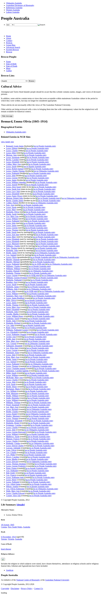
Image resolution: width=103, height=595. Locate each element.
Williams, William (13, 269)
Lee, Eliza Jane (12, 348)
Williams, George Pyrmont (16, 278)
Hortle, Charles (12, 412)
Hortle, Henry (11, 387)
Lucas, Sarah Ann (13, 189)
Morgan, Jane (11, 155)
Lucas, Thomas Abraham (16, 464)
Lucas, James (11, 180)
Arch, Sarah (11, 384)
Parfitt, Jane (10, 339)
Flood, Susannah (12, 405)
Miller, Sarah (11, 373)
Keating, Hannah (13, 271)
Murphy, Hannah (13, 259)
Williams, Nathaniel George (17, 330)
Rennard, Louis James (15, 146)
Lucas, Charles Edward (15, 493)
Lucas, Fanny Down (14, 196)
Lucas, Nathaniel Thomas (16, 334)
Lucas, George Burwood (16, 432)
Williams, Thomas (13, 402)
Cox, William (11, 391)
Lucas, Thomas (12, 230)
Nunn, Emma (11, 468)
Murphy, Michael (13, 262)
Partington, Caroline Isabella (17, 371)
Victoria (11, 539)
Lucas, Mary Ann (13, 307)
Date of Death (11, 66)
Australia (26, 527)
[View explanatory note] (3, 559)
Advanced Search (13, 47)
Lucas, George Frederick (16, 466)
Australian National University (57, 580)
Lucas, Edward (12, 461)
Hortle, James (11, 253)
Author (9, 71)
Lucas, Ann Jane (12, 235)
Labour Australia (12, 12)
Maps (8, 68)
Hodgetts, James (12, 287)
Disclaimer (15, 588)
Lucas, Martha (11, 459)
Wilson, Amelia (12, 486)
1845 (12, 525)
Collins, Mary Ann (13, 164)
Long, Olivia (11, 450)
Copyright (5, 588)
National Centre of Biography (28, 580)
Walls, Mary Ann (13, 491)
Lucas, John (11, 176)
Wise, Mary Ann (12, 341)
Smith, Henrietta (12, 398)
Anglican (9, 570)
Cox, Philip (10, 455)
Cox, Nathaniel (12, 471)
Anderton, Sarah (12, 318)
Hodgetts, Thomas (13, 273)
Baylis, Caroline (12, 160)
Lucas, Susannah (12, 157)
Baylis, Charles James (14, 200)
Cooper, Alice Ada (13, 496)
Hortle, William (12, 396)
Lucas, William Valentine (16, 182)
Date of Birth (11, 64)
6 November (6, 537)
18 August (5, 525)
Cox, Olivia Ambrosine (15, 489)
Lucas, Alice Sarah (13, 187)
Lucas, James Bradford (15, 298)
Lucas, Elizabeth (12, 162)
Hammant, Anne (12, 353)
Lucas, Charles (12, 151)
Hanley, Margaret (13, 416)
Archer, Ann (11, 337)
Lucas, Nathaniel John (15, 477)
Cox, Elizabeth (12, 332)
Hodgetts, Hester (12, 423)
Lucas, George (12, 178)
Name (8, 62)
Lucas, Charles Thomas (15, 171)
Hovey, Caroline (12, 457)
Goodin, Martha (12, 314)
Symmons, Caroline (14, 425)
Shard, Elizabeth (12, 309)
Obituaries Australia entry (16, 132)
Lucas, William (12, 219)
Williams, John (12, 289)
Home (8, 36)
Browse (9, 52)
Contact (9, 40)
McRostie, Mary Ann (14, 377)
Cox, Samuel (11, 255)
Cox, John (10, 325)
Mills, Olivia (11, 300)
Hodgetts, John (12, 250)
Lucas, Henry (11, 480)
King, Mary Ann (12, 357)
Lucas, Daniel (11, 414)
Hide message (7, 116)
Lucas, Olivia (11, 257)
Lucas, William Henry (14, 316)
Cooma (4, 527)
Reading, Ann (11, 282)
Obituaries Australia (14, 3)
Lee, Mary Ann (12, 407)
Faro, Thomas (11, 248)
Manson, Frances (13, 439)
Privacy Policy (26, 588)
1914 (14, 537)
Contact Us (38, 588)
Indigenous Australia (14, 8)
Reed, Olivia (11, 328)
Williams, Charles (13, 246)
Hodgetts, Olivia (12, 212)
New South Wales (15, 527)
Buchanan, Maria (13, 389)
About (8, 38)
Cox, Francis (11, 475)
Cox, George (11, 343)
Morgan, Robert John (14, 198)
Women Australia (13, 10)
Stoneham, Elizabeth (14, 421)
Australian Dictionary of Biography (20, 5)
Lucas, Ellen (11, 153)
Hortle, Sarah (11, 214)
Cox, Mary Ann (12, 216)
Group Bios (10, 45)
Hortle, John (11, 321)
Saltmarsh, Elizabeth (14, 346)
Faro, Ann (10, 205)
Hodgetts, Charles (13, 443)
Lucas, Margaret (12, 244)
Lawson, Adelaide (13, 448)
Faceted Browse (12, 50)
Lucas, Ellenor (12, 148)
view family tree (7, 142)
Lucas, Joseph (11, 185)
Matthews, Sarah (12, 437)
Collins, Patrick (12, 203)
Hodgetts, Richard (13, 323)
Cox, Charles (11, 452)
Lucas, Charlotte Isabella (16, 368)
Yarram (4, 539)
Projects (9, 43)
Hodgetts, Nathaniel (14, 280)
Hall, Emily (10, 473)
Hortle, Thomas (12, 305)
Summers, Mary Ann (14, 296)
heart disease (6, 549)
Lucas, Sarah (11, 166)
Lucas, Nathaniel (12, 173)
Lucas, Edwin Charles (15, 446)
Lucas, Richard (12, 409)
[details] (21, 504)
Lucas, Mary (11, 210)
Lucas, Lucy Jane (13, 191)
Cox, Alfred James (13, 484)
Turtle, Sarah (11, 232)
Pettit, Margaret (12, 393)
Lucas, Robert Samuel (15, 169)
